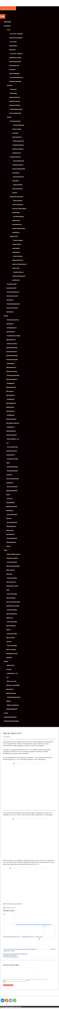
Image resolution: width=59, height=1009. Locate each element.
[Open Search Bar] (1, 12)
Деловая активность (12, 466)
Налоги (6, 661)
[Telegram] (10, 1000)
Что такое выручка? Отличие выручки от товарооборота (12, 450)
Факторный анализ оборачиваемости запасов (11, 542)
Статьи (6, 713)
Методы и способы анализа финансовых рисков (11, 490)
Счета (8, 29)
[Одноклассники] (6, 1000)
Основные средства (15, 156)
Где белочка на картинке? (10, 955)
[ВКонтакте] (2, 1000)
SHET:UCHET (7, 21)
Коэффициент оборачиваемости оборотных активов (11, 367)
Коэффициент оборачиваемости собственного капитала (12, 419)
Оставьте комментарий (21, 953)
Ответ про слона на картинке (10, 956)
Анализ (6, 315)
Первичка (9, 85)
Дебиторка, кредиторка (16, 196)
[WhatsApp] (14, 1000)
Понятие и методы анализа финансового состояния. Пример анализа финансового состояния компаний (12, 351)
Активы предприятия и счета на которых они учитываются (12, 295)
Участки (9, 117)
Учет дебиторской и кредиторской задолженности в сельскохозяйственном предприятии (18, 224)
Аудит (5, 550)
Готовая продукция (15, 121)
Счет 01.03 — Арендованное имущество (13, 45)
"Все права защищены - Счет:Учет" (12, 1006)
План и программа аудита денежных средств (11, 625)
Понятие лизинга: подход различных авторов (17, 188)
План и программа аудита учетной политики (11, 637)
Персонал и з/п (14, 236)
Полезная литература (10, 717)
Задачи (9, 953)
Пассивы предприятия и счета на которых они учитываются (13, 307)
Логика (5, 953)
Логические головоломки (11, 721)
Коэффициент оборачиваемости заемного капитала (11, 431)
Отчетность (13, 89)
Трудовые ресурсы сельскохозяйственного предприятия (18, 276)
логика (13, 953)
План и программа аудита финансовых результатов (11, 613)
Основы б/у (7, 25)
